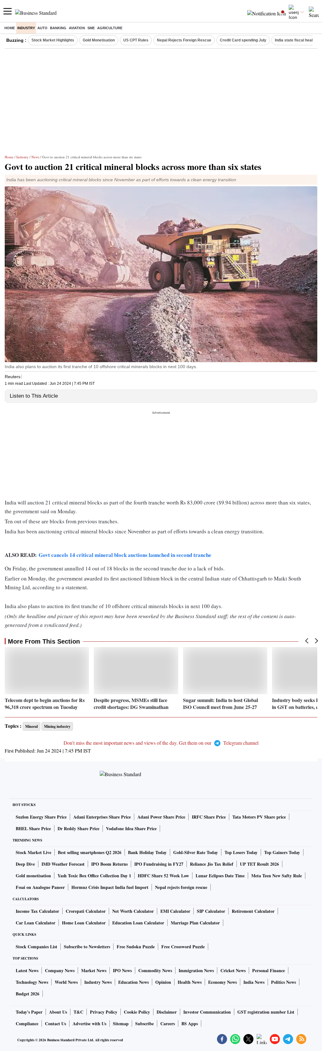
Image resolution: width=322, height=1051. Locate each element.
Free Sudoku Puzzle (136, 946)
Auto (42, 28)
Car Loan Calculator (35, 922)
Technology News (32, 982)
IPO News (122, 970)
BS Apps (189, 1023)
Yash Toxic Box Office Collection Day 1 (94, 875)
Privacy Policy (103, 1012)
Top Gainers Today (282, 852)
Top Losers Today (241, 852)
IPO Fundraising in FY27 (158, 864)
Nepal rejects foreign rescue (181, 887)
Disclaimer (167, 1012)
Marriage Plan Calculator (195, 922)
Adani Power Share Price (161, 817)
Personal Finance (268, 970)
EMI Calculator (175, 911)
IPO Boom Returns (109, 864)
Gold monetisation (33, 875)
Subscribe (144, 1023)
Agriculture (109, 28)
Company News (60, 970)
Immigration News (196, 970)
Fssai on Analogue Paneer (40, 887)
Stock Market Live (33, 852)
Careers (167, 1023)
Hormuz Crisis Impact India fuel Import (109, 887)
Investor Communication (207, 1012)
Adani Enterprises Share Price (102, 817)
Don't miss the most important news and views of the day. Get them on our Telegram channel (161, 742)
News (35, 157)
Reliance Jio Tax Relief (211, 864)
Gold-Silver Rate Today (195, 852)
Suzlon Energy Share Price (41, 817)
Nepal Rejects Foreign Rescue (184, 40)
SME (91, 28)
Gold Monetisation (99, 40)
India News (253, 982)
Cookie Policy (137, 1012)
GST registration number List (265, 1012)
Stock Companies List (36, 946)
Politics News (283, 982)
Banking (58, 28)
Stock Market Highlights (52, 40)
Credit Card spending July (243, 40)
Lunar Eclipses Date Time (220, 875)
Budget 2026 (27, 993)
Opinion (163, 982)
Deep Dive (25, 864)
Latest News (27, 970)
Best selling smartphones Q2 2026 (89, 852)
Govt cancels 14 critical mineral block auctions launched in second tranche (125, 555)
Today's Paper (29, 1012)
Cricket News (233, 970)
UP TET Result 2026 (259, 864)
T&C (78, 1012)
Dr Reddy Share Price (78, 828)
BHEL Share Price (33, 828)
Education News (133, 982)
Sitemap (121, 1023)
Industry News (98, 982)
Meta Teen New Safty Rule (276, 875)
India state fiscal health (295, 40)
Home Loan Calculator (84, 922)
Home (9, 28)
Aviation (77, 28)
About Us (58, 1012)
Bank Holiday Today (147, 852)
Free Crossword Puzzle (183, 946)
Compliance (27, 1023)
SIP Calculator (211, 911)
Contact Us (55, 1023)
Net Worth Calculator (133, 911)
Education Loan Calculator (138, 922)
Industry (26, 28)
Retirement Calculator (253, 911)
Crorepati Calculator (86, 911)
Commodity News (155, 970)
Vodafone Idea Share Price (131, 828)
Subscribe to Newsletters (87, 946)
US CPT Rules (135, 40)
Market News (93, 970)
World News (66, 982)
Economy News (222, 982)
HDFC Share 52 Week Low (163, 875)
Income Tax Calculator (37, 911)
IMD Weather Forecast (63, 864)
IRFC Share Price (209, 817)
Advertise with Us (89, 1023)
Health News (190, 982)
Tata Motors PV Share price (259, 817)
